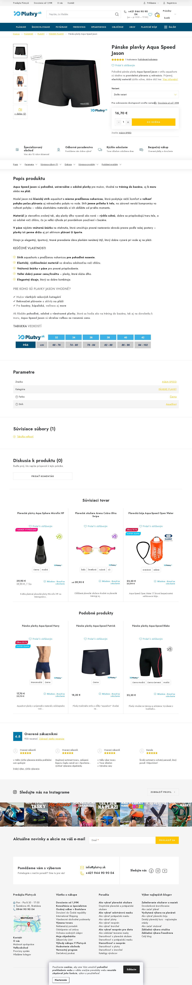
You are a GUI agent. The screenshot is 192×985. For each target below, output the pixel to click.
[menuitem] (21, 27)
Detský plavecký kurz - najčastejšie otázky (159, 921)
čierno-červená (154, 682)
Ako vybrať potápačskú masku (114, 916)
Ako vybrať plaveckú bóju (155, 916)
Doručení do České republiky (71, 912)
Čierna (173, 396)
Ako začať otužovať (152, 926)
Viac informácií (170, 79)
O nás (60, 3)
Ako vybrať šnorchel (109, 926)
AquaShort (171, 404)
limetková (92, 569)
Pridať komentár (42, 476)
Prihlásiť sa (167, 840)
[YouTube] (164, 871)
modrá (45, 569)
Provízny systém (21, 951)
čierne (47, 682)
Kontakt (71, 3)
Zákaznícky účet (64, 939)
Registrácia (172, 3)
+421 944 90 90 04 (137, 13)
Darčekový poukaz (65, 953)
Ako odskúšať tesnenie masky (114, 933)
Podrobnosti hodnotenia (147, 59)
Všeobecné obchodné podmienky (73, 919)
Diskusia (68, 164)
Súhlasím (131, 969)
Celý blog (147, 936)
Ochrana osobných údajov (69, 933)
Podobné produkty (110, 164)
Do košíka (153, 122)
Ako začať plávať (150, 909)
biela (83, 569)
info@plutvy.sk (96, 867)
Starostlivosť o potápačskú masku (115, 939)
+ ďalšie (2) (20, 113)
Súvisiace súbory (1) (49, 164)
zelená (156, 569)
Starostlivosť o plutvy (109, 946)
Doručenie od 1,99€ (43, 3)
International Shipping (67, 916)
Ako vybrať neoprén (109, 922)
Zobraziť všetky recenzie (51, 738)
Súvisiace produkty (87, 164)
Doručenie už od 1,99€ (168, 103)
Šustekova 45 (23, 906)
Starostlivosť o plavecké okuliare (115, 936)
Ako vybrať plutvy (108, 919)
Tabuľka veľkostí (25, 436)
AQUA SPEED (125, 132)
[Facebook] (151, 871)
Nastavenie (61, 980)
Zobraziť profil (161, 792)
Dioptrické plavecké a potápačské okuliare (116, 907)
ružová (102, 569)
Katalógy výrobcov (108, 953)
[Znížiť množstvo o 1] (118, 122)
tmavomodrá (36, 682)
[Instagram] (158, 871)
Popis (15, 164)
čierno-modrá (139, 682)
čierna (36, 569)
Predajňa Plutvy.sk (21, 3)
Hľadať (117, 14)
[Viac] (170, 27)
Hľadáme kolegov (22, 954)
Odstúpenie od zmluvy (67, 929)
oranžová (147, 569)
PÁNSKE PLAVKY (168, 389)
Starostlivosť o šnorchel (110, 949)
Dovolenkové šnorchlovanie (156, 906)
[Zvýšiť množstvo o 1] (128, 122)
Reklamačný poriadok (67, 926)
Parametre (29, 164)
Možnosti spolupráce (23, 944)
